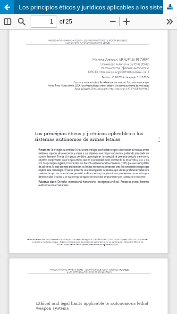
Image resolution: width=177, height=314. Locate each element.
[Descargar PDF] (170, 7)
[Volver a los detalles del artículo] (7, 7)
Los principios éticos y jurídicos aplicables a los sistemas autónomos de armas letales (98, 7)
